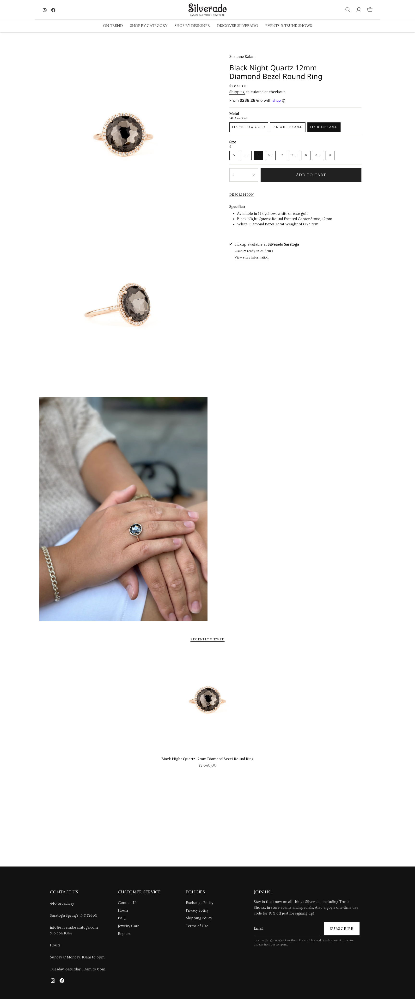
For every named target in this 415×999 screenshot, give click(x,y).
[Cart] (369, 10)
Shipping (237, 92)
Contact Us (127, 903)
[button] (113, 26)
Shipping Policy (199, 918)
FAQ (122, 918)
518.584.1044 (61, 933)
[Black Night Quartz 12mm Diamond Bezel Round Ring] (207, 702)
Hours (55, 945)
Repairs (124, 934)
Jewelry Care (128, 926)
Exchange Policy (199, 903)
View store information (252, 257)
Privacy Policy (197, 910)
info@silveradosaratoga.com (74, 927)
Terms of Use (197, 926)
